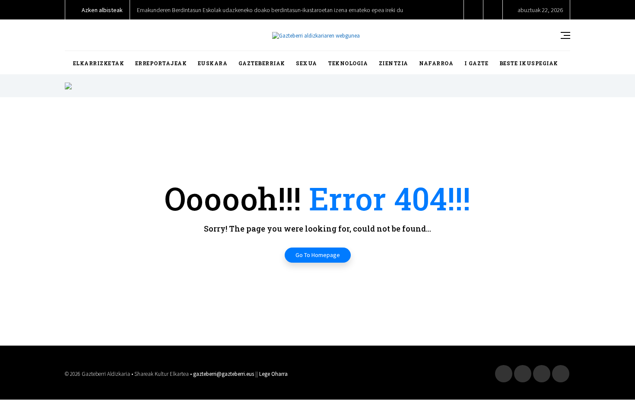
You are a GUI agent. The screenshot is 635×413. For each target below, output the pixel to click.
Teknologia (348, 63)
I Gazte (476, 63)
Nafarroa (436, 63)
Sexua (306, 63)
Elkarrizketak (98, 63)
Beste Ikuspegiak (528, 63)
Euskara (213, 63)
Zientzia (393, 63)
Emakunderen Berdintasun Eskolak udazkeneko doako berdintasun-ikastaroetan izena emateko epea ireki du (270, 10)
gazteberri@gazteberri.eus (223, 374)
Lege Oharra (273, 374)
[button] (473, 9)
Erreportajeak (161, 63)
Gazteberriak (261, 63)
